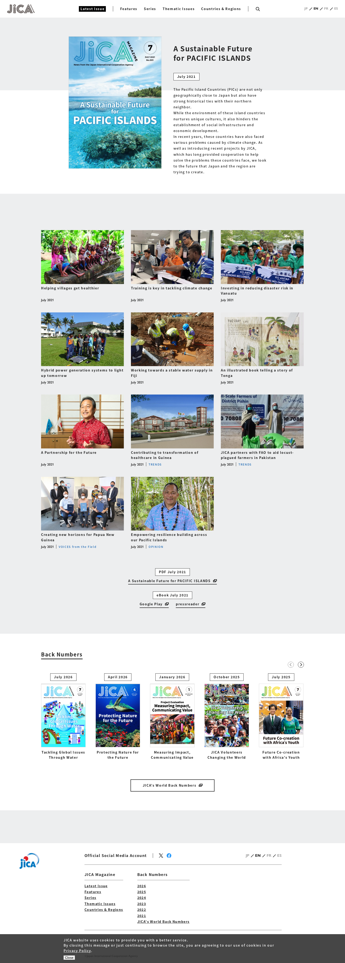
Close (69, 957)
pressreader (187, 604)
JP (306, 9)
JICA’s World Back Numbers (169, 785)
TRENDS (155, 464)
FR (326, 9)
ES (336, 9)
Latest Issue (92, 8)
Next (301, 665)
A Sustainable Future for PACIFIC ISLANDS (169, 580)
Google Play (151, 604)
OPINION (156, 547)
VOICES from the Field (77, 547)
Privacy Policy (77, 950)
